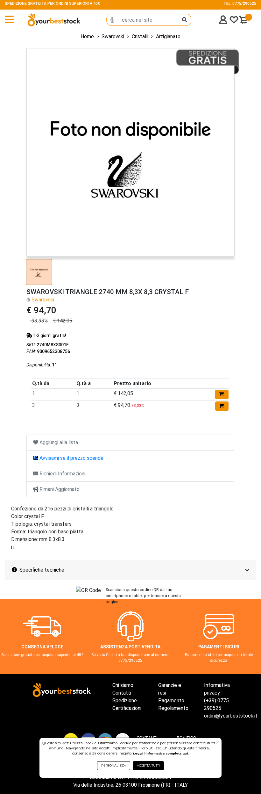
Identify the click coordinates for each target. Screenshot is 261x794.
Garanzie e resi (169, 689)
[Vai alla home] (42, 20)
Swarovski (113, 36)
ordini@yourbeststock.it (230, 716)
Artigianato (168, 36)
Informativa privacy (217, 689)
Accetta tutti (148, 765)
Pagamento (171, 700)
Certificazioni (126, 708)
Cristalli (140, 36)
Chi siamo (122, 685)
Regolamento (173, 708)
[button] (217, 743)
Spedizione (124, 700)
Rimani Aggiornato (59, 489)
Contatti (121, 693)
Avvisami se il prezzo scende (70, 458)
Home (87, 36)
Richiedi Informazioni (61, 474)
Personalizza (113, 765)
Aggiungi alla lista (58, 442)
